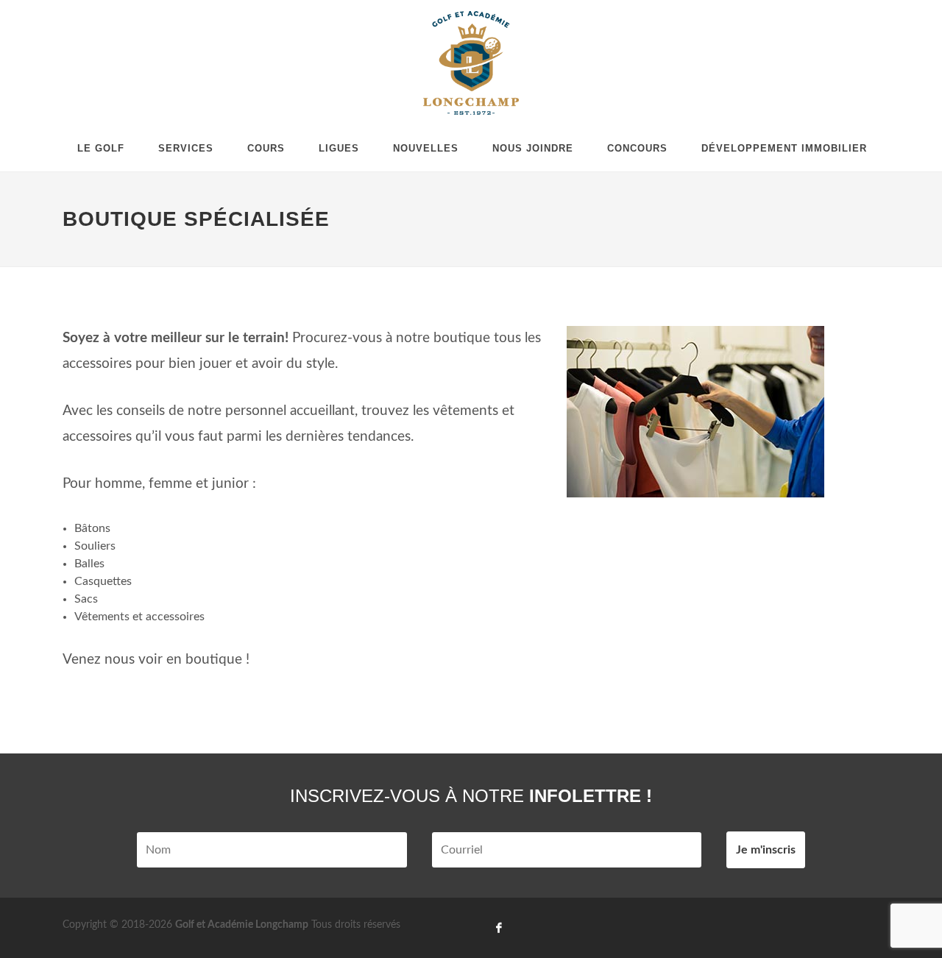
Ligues (339, 148)
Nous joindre (532, 148)
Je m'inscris (766, 850)
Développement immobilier (784, 148)
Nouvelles (425, 148)
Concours (637, 148)
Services (185, 148)
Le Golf (100, 148)
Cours (266, 148)
